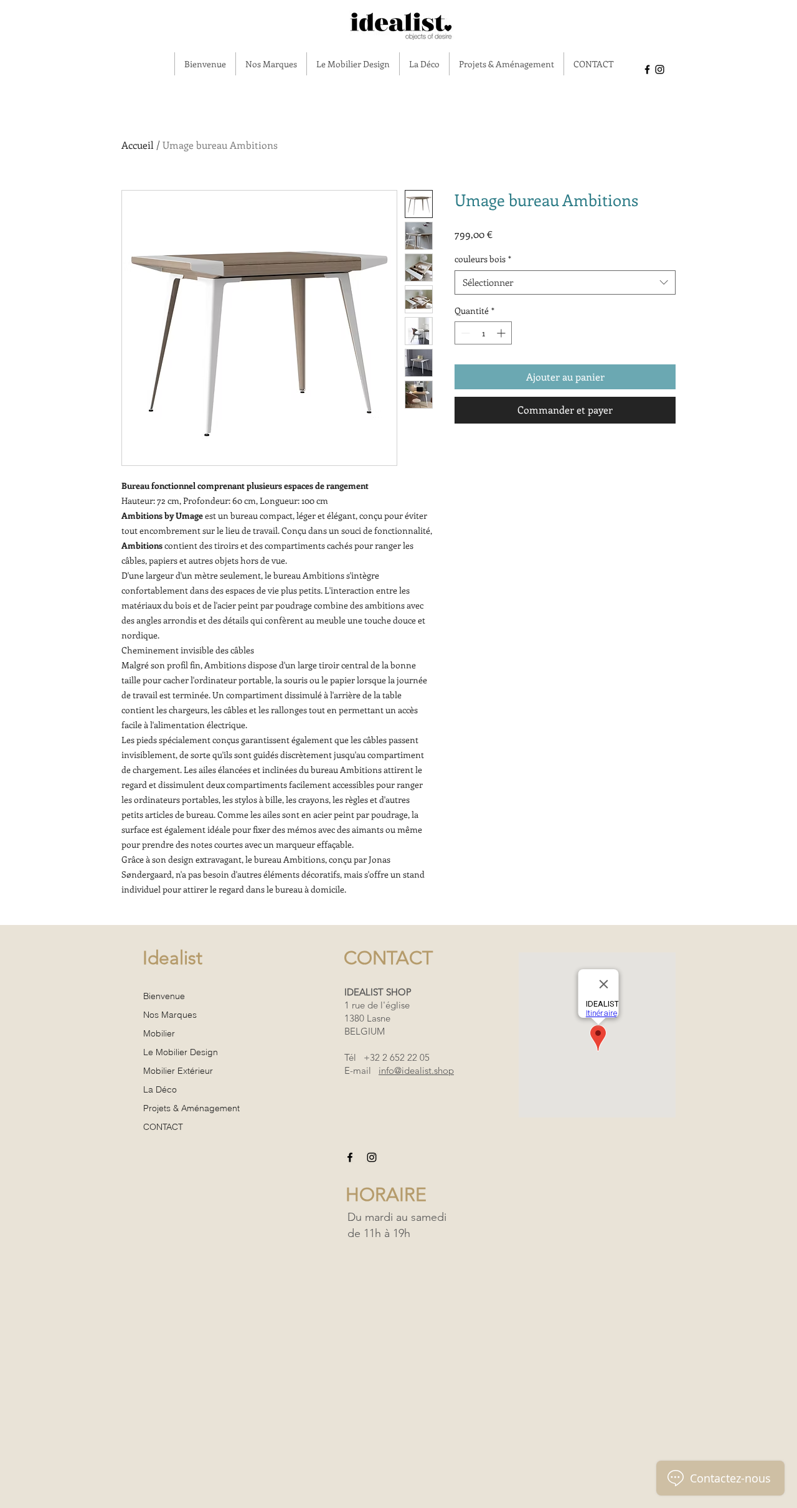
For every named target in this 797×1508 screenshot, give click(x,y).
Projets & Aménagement (191, 1108)
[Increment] (502, 333)
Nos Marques (170, 1014)
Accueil (137, 144)
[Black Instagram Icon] (660, 69)
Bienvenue (164, 996)
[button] (270, 63)
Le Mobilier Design (180, 1052)
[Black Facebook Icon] (647, 69)
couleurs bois (483, 259)
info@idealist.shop (416, 1070)
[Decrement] (464, 333)
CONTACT (163, 1126)
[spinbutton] (483, 333)
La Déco (160, 1089)
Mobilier (159, 1033)
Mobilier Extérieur (178, 1070)
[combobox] (565, 282)
